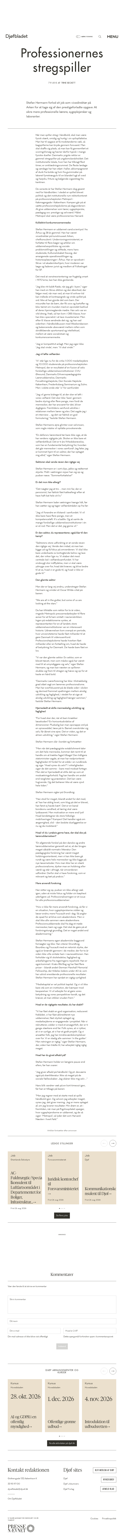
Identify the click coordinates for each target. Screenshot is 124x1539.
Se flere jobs (62, 1215)
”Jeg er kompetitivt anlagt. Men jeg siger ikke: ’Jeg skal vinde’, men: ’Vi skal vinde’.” (60, 346)
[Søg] (99, 36)
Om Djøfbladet (15, 1498)
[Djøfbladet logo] (25, 36)
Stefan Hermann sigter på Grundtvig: (55, 792)
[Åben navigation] (112, 36)
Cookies (94, 1518)
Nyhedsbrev (108, 1479)
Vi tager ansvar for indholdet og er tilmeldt (23, 1519)
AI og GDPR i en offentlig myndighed (23, 1422)
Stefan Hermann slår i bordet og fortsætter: (59, 741)
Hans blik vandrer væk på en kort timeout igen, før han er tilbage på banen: (60, 1087)
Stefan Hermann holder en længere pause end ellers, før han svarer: (60, 1064)
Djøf (65, 1478)
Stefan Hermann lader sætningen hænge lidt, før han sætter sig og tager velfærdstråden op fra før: (62, 504)
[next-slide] (112, 1143)
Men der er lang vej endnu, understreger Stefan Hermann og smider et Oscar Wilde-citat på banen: (61, 590)
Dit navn (14, 1321)
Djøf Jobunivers (71, 1484)
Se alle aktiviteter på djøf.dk (62, 1443)
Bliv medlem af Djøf (104, 1470)
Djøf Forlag (68, 1489)
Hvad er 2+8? (71, 1331)
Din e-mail (14, 1331)
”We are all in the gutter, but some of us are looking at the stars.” (59, 602)
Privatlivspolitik (109, 1518)
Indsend (62, 1346)
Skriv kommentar (18, 1299)
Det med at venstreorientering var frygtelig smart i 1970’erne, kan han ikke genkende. (62, 278)
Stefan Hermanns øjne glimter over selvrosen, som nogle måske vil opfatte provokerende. (60, 426)
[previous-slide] (104, 1143)
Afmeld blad (108, 1489)
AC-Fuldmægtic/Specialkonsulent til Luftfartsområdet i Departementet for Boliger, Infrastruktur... (26, 1187)
